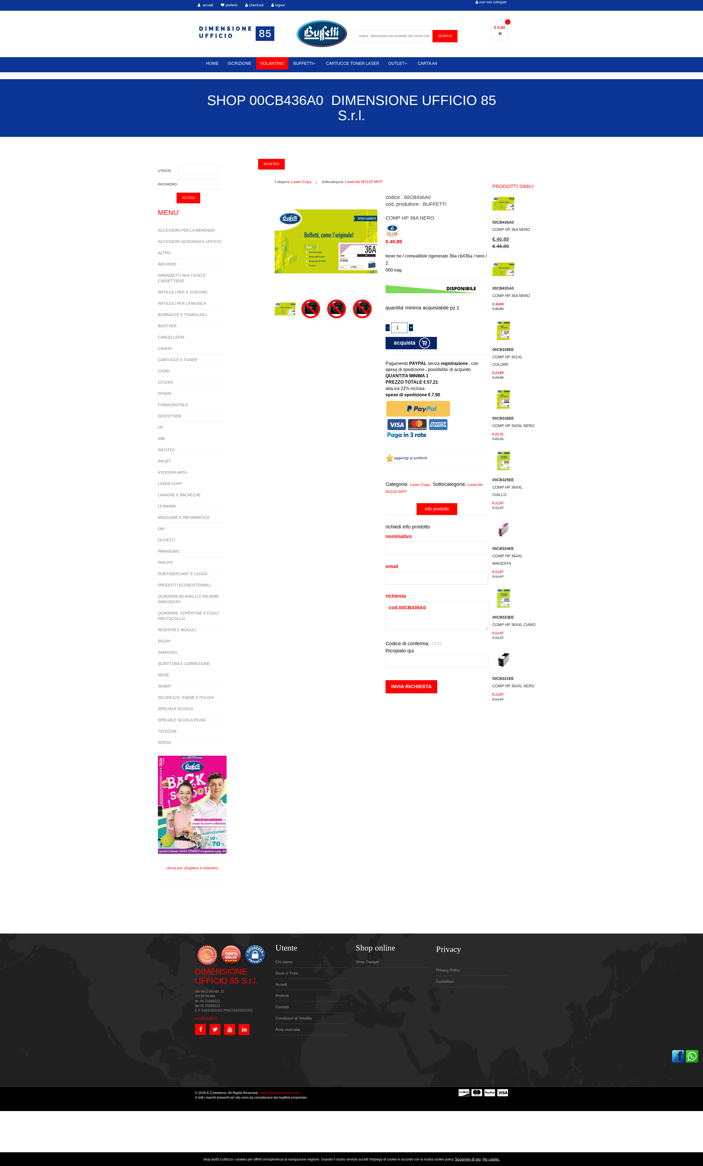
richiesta (396, 596)
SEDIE (163, 675)
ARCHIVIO (167, 264)
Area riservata (287, 1029)
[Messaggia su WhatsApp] (692, 1056)
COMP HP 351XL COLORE (507, 357)
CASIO (164, 371)
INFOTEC (166, 450)
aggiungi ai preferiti (410, 458)
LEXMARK (167, 506)
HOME (212, 63)
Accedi (281, 984)
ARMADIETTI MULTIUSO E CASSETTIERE (182, 278)
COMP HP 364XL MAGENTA (507, 556)
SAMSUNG (167, 652)
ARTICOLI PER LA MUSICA (182, 303)
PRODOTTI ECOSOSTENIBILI (184, 585)
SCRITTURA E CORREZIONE (184, 663)
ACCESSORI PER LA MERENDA (186, 230)
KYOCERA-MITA (172, 472)
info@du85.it (206, 1018)
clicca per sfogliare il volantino (192, 868)
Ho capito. (491, 1159)
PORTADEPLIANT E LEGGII (182, 574)
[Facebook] (678, 1056)
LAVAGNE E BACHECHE (179, 495)
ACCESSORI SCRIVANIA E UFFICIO (189, 241)
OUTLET (396, 63)
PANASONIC (169, 551)
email (392, 566)
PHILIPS (165, 562)
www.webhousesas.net (279, 1092)
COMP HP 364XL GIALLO (507, 487)
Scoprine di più (468, 1159)
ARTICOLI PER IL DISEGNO (182, 292)
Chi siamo (284, 962)
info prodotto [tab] (437, 508)
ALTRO (164, 253)
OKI (161, 529)
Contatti (282, 1007)
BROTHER (167, 326)
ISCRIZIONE (239, 63)
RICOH (164, 641)
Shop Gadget (367, 962)
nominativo (399, 536)
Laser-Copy (301, 181)
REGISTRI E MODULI (177, 630)
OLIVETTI (166, 540)
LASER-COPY (170, 483)
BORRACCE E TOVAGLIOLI (182, 314)
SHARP (164, 686)
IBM (161, 438)
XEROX (164, 742)
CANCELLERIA (171, 337)
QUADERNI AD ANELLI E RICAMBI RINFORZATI (188, 599)
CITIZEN (165, 382)
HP (160, 427)
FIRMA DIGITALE (173, 405)
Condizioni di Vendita (293, 1018)
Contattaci (445, 981)
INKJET (164, 461)
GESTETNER (169, 416)
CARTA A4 (427, 63)
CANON (165, 348)
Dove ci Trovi (286, 973)
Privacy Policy (448, 970)
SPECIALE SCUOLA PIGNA (182, 720)
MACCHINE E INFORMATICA (183, 517)
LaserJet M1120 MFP (363, 181)
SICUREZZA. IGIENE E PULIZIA (186, 697)
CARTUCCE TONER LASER (352, 63)
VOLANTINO (272, 63)
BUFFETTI (303, 63)
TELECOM (167, 731)
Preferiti (282, 995)
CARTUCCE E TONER (177, 360)
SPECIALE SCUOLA (175, 709)
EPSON (164, 393)
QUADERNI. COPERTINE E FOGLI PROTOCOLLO (188, 616)
